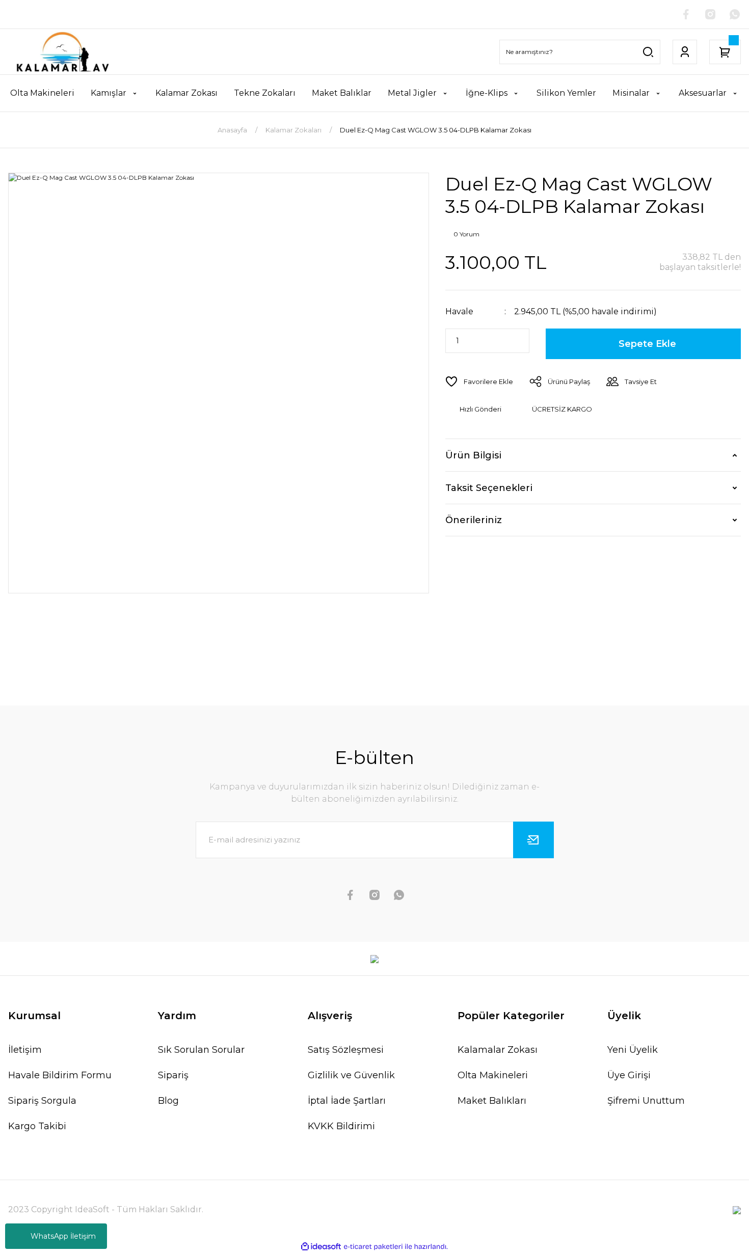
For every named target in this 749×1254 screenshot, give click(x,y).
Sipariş (173, 1075)
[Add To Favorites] (479, 381)
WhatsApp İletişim (63, 1236)
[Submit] (533, 840)
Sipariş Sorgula (42, 1100)
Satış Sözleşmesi (346, 1049)
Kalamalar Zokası (498, 1049)
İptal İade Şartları (347, 1100)
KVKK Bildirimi (341, 1126)
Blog (168, 1100)
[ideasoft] (321, 1246)
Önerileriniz (473, 520)
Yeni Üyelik (632, 1049)
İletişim (25, 1049)
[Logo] (62, 52)
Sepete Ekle (647, 343)
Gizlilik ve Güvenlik (351, 1075)
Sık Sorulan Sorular (201, 1049)
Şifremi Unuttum (646, 1100)
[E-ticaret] (373, 1246)
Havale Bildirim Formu (60, 1075)
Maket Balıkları (492, 1100)
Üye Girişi (629, 1075)
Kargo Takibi (37, 1126)
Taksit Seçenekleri (488, 488)
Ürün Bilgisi (473, 455)
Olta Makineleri (493, 1075)
